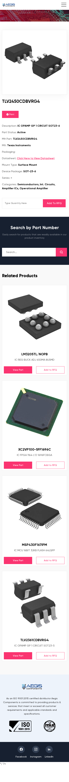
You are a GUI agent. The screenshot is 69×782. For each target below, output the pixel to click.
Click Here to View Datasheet (36, 158)
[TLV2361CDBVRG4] (34, 603)
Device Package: (12, 171)
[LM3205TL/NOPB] (34, 317)
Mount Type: (9, 164)
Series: (6, 177)
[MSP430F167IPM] (34, 508)
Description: (9, 125)
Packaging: (8, 151)
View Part (18, 369)
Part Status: (9, 132)
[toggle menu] (62, 5)
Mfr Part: (7, 138)
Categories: (9, 184)
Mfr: (4, 145)
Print (11, 114)
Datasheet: (9, 158)
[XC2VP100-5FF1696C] (34, 412)
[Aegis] (8, 5)
